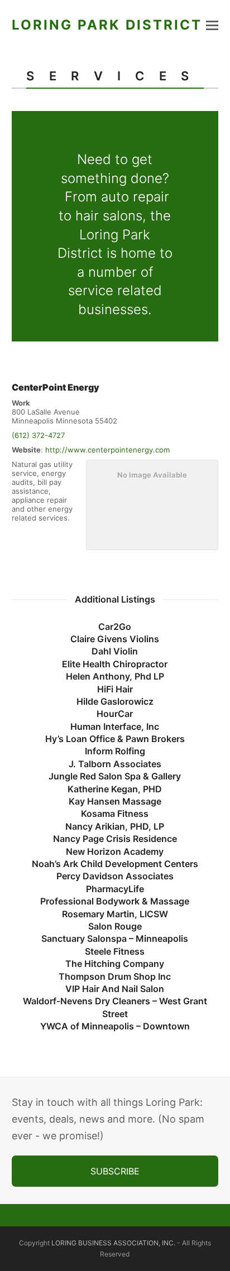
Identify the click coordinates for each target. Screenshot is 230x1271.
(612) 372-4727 (38, 435)
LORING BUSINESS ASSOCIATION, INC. (113, 1243)
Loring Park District (107, 25)
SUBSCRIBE (115, 1171)
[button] (212, 25)
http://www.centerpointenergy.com (107, 449)
